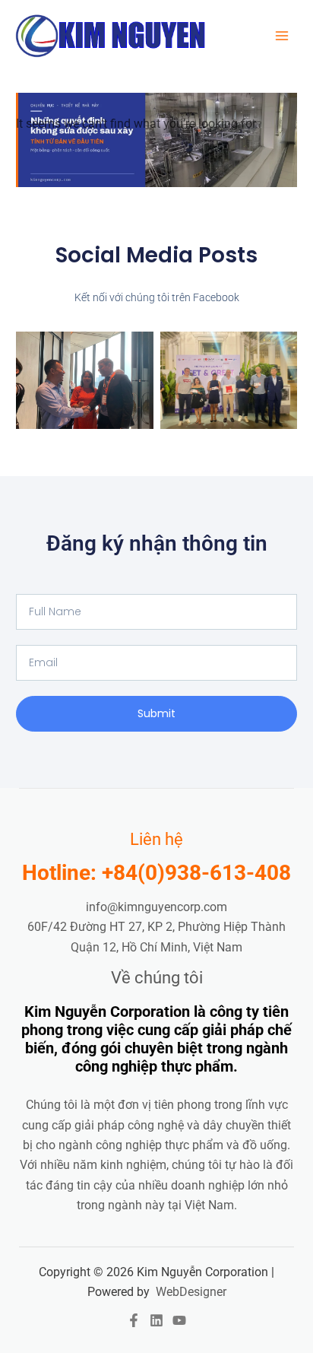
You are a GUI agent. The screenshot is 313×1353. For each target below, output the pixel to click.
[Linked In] (156, 1320)
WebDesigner (191, 1292)
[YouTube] (179, 1320)
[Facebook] (134, 1320)
